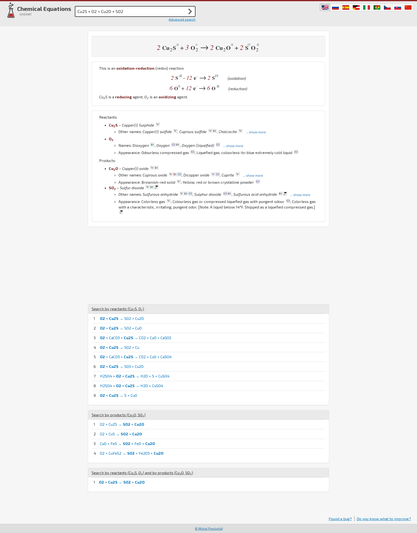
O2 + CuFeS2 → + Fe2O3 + (131, 453)
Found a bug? (340, 518)
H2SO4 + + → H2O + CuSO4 (131, 385)
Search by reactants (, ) (118, 308)
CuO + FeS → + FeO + (127, 443)
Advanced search (182, 19)
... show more (256, 132)
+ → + (122, 482)
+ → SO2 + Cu (119, 347)
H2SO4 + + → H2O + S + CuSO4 (134, 376)
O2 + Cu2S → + (122, 424)
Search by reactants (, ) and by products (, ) (142, 472)
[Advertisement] (208, 265)
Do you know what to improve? (384, 518)
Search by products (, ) (119, 414)
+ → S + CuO (118, 395)
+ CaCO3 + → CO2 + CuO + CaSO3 (135, 337)
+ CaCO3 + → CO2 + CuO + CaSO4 (136, 356)
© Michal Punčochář (209, 529)
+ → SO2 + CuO (121, 328)
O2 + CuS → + (121, 434)
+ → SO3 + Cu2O (122, 366)
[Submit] (190, 11)
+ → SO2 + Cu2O (122, 318)
